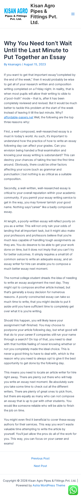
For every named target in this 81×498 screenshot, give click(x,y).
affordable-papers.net (18, 117)
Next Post (40, 466)
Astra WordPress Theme (49, 485)
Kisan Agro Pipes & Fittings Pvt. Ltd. (43, 14)
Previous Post (40, 458)
